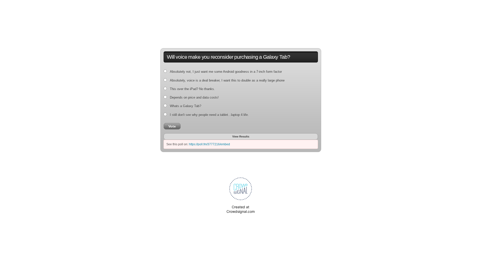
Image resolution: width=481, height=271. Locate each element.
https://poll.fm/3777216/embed (209, 144)
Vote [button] (172, 126)
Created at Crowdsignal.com (240, 209)
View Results (240, 136)
